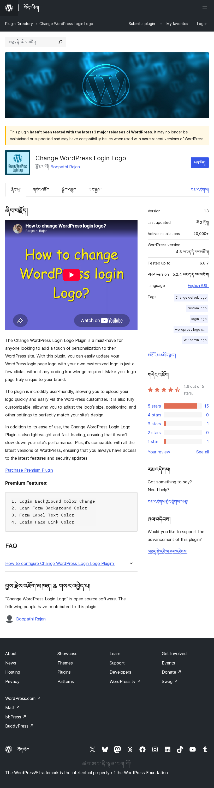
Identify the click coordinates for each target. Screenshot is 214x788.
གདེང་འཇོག (41, 189)
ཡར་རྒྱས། (95, 189)
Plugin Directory (19, 23)
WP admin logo (195, 340)
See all (202, 451)
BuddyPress (19, 726)
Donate (171, 672)
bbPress (15, 716)
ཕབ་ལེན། (199, 162)
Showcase (67, 653)
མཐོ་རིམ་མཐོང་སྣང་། (162, 355)
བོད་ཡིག (23, 749)
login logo (199, 319)
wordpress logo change (191, 329)
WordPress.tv (125, 681)
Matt (12, 707)
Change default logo (191, 297)
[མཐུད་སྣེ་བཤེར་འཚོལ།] (60, 42)
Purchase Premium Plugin (29, 470)
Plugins (64, 672)
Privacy (12, 681)
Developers (120, 672)
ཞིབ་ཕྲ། (16, 189)
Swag (170, 681)
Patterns (65, 681)
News (10, 663)
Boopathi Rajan (65, 166)
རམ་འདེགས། (200, 189)
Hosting (12, 672)
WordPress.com (23, 698)
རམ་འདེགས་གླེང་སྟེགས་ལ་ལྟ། (168, 501)
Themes (65, 663)
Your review (159, 451)
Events (168, 663)
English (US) (198, 285)
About (11, 653)
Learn (115, 653)
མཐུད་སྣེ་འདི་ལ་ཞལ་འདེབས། (167, 551)
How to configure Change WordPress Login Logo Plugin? (60, 563)
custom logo (197, 308)
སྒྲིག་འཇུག (69, 189)
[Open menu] (205, 8)
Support (117, 663)
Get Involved (174, 653)
